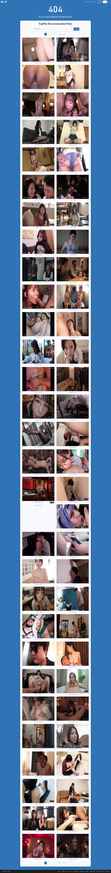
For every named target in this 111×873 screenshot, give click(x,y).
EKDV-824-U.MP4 (73, 447)
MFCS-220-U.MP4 (73, 62)
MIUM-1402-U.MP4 (39, 502)
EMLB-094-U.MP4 (38, 474)
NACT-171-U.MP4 (73, 639)
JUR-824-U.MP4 (38, 200)
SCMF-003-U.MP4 (73, 529)
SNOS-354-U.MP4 (73, 859)
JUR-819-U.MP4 (38, 227)
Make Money (93, 1)
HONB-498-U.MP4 (38, 337)
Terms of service (65, 871)
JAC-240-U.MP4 (73, 282)
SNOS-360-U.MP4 (38, 859)
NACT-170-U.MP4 (38, 694)
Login (100, 1)
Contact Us (107, 871)
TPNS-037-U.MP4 (38, 804)
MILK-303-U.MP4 (38, 505)
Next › (64, 34)
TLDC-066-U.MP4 (73, 831)
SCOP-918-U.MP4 (38, 557)
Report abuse (92, 871)
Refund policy (75, 871)
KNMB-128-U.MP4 (38, 145)
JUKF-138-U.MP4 (38, 255)
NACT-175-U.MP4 (73, 584)
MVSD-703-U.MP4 (38, 776)
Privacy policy (82, 871)
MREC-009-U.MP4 (73, 749)
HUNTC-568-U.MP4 (73, 337)
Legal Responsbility (100, 871)
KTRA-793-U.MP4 (73, 145)
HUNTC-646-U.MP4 (73, 309)
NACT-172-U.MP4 (38, 666)
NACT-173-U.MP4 (73, 611)
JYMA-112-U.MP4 (73, 172)
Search (76, 29)
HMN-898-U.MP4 (38, 419)
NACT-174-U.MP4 (38, 639)
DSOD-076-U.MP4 (73, 474)
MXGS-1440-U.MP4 (73, 721)
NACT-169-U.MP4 (73, 666)
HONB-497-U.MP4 (38, 392)
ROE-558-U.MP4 (38, 584)
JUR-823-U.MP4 (73, 227)
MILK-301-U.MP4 (38, 90)
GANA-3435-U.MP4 (73, 419)
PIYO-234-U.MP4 (38, 611)
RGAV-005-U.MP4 (73, 557)
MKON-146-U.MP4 (73, 804)
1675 (59, 34)
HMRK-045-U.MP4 (38, 364)
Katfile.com (4, 871)
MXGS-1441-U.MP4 (39, 749)
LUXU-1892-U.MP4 (39, 117)
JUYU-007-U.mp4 (38, 172)
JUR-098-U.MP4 (73, 255)
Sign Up (105, 1)
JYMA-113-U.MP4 (73, 117)
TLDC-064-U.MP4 (38, 831)
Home (59, 871)
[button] (109, 2)
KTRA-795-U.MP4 (73, 90)
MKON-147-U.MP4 (73, 776)
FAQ (70, 871)
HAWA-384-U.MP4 (73, 392)
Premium (87, 1)
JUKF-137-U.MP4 (38, 309)
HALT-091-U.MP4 (38, 447)
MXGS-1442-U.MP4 (73, 694)
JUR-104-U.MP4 (38, 282)
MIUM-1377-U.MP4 (73, 502)
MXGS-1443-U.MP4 (39, 721)
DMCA (87, 871)
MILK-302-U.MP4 (38, 62)
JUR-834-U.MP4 (73, 200)
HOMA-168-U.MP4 (73, 364)
